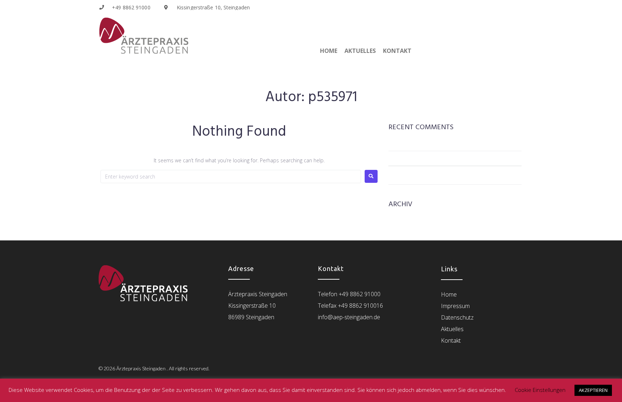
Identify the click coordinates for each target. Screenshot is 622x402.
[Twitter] (496, 7)
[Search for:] (230, 176)
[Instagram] (516, 7)
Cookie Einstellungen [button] (540, 389)
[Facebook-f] (506, 7)
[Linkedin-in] (486, 7)
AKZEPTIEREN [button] (593, 390)
